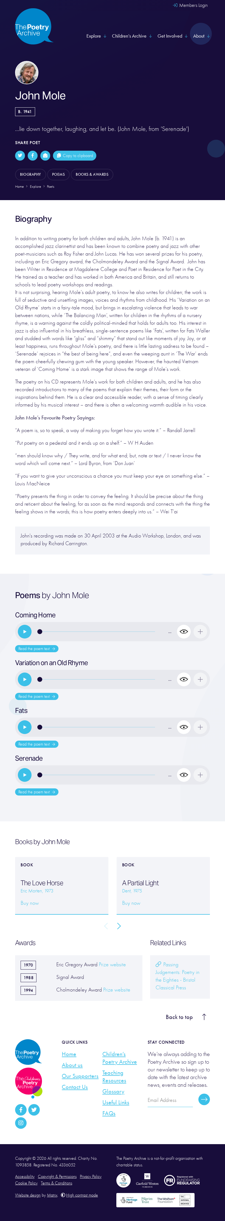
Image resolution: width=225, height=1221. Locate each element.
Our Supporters (80, 1076)
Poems (58, 174)
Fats (21, 710)
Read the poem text (34, 648)
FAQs (109, 1113)
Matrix (52, 1195)
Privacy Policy (91, 1176)
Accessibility (25, 1176)
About (198, 36)
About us (72, 1065)
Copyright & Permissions (57, 1176)
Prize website (112, 964)
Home (69, 1054)
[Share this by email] (45, 156)
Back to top (179, 1017)
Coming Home (35, 615)
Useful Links (115, 1102)
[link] (25, 631)
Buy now (30, 903)
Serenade (29, 758)
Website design (28, 1195)
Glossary (113, 1091)
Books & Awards (92, 174)
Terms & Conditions (56, 1183)
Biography (30, 174)
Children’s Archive (129, 36)
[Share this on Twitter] (20, 156)
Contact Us (75, 1087)
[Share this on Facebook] (33, 156)
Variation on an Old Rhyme (51, 663)
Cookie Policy (26, 1183)
